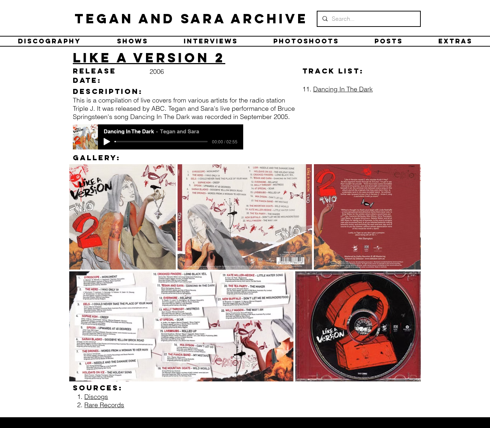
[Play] (107, 141)
